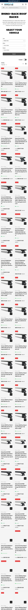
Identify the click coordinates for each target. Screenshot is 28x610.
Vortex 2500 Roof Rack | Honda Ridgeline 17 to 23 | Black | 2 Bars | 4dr (21, 294)
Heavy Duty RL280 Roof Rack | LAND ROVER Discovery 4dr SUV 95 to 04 (7, 548)
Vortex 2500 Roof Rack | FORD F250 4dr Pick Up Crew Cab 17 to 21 (7, 426)
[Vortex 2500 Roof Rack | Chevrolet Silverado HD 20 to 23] (21, 336)
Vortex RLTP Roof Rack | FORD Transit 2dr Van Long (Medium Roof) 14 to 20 (7, 112)
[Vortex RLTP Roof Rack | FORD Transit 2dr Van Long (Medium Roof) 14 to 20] (7, 100)
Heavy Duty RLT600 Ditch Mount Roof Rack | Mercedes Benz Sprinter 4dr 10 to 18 (7, 486)
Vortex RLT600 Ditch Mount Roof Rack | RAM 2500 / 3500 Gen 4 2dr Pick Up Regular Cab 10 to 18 (20, 200)
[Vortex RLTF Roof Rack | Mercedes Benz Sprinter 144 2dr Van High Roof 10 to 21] (21, 159)
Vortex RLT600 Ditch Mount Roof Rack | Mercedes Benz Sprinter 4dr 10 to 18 (7, 231)
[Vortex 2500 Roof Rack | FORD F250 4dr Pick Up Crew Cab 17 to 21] (7, 415)
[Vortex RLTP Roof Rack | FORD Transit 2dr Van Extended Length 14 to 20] (7, 159)
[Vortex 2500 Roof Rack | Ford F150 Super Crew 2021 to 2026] (7, 283)
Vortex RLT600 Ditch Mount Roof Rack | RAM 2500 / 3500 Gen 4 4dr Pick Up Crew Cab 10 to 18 (6, 200)
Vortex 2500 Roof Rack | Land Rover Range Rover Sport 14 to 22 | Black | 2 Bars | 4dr (21, 112)
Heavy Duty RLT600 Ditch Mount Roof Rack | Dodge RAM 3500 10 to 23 (20, 486)
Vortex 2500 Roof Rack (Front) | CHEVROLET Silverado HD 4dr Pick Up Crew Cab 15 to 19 (21, 578)
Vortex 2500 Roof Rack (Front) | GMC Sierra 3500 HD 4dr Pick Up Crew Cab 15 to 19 (6, 141)
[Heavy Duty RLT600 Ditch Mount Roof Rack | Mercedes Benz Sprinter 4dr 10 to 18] (7, 474)
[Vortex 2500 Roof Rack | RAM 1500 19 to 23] (7, 390)
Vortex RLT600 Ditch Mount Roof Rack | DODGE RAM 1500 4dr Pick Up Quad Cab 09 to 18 (6, 579)
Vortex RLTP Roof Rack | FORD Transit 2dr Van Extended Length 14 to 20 (7, 171)
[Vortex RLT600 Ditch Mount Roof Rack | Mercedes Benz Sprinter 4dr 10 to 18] (7, 219)
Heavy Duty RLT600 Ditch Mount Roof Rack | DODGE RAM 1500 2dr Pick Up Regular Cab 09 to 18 (20, 517)
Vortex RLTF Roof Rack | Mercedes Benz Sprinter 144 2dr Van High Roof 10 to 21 (21, 171)
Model (4, 48)
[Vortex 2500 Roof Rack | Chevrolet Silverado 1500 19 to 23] (21, 363)
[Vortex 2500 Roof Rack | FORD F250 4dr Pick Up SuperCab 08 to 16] (7, 336)
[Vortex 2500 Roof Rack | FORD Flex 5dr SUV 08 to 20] (7, 73)
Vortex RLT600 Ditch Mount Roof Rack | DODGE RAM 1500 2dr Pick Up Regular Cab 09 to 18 (20, 264)
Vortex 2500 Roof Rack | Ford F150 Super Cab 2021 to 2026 (21, 426)
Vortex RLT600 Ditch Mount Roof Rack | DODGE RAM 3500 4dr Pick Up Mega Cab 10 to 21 (20, 232)
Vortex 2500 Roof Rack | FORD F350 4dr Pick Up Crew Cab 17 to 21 (21, 84)
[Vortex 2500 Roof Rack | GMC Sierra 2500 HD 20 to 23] (7, 598)
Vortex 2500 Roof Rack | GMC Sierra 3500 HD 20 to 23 (7, 320)
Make (4, 43)
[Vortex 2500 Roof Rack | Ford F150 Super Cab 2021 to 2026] (21, 415)
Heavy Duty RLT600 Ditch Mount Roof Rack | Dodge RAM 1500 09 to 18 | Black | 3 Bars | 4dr (21, 141)
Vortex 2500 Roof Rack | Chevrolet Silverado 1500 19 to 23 (21, 374)
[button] (25, 4)
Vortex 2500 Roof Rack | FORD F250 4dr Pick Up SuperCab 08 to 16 (7, 347)
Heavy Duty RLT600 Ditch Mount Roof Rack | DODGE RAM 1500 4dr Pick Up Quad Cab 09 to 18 (6, 517)
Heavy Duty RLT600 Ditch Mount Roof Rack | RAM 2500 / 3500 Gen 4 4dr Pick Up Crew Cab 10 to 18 (7, 455)
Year (4, 38)
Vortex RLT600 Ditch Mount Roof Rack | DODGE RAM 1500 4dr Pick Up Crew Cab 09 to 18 (6, 264)
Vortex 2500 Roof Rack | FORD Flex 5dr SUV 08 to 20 (7, 84)
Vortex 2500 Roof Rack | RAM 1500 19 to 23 (7, 400)
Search (14, 54)
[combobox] (14, 7)
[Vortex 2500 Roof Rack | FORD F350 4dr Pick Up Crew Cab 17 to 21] (21, 73)
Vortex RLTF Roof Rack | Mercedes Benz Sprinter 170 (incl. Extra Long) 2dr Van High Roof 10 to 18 (21, 549)
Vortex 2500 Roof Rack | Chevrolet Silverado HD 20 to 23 (21, 347)
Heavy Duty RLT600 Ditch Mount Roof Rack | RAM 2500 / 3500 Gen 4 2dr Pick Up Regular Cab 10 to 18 (21, 455)
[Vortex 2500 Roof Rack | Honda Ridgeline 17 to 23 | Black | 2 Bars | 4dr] (21, 283)
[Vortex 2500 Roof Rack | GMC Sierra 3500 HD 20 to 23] (7, 309)
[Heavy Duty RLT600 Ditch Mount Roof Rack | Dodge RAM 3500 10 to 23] (21, 474)
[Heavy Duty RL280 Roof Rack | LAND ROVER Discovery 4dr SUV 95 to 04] (7, 536)
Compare (21, 59)
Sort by (2, 62)
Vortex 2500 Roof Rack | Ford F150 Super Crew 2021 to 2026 (7, 293)
